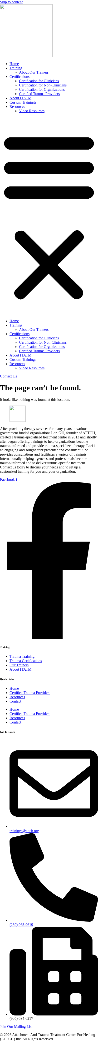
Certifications (19, 77)
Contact (15, 701)
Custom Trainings (23, 102)
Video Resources (31, 111)
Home (14, 64)
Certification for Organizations (42, 89)
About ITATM (20, 98)
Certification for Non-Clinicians (43, 85)
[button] (49, 216)
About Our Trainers (34, 72)
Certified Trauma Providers (39, 94)
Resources (17, 107)
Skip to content (11, 2)
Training (16, 68)
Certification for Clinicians (39, 81)
